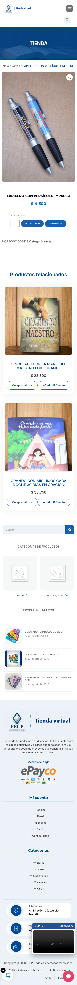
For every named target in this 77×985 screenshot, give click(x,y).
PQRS (47, 977)
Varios (15, 66)
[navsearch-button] (67, 20)
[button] (69, 8)
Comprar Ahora (55, 224)
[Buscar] (69, 529)
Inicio (5, 66)
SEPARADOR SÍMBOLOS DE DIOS (43, 631)
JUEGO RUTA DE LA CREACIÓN (42, 654)
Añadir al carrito (32, 224)
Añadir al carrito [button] (54, 385)
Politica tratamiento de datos (26, 970)
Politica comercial (60, 970)
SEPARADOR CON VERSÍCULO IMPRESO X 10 (48, 678)
